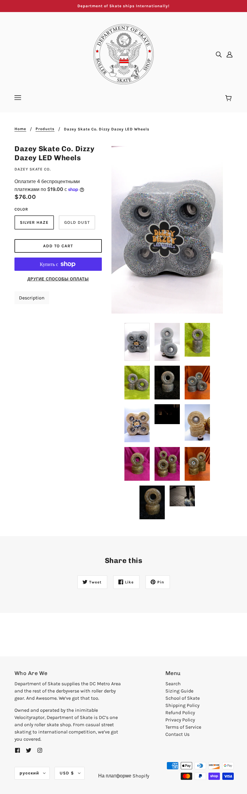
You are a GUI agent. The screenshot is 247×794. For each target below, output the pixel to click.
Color (21, 209)
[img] (218, 54)
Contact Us (177, 734)
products (45, 129)
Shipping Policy (182, 705)
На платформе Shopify (123, 776)
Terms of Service (183, 727)
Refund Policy (180, 712)
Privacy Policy (180, 720)
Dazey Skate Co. (32, 169)
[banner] (123, 54)
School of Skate (182, 698)
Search (173, 683)
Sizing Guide (179, 691)
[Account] (229, 54)
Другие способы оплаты (58, 279)
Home (20, 129)
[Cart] (229, 98)
